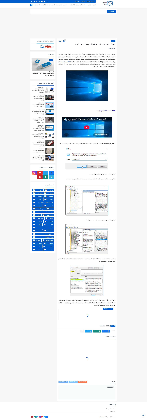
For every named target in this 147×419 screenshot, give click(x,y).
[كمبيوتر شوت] (107, 3)
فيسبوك (37, 221)
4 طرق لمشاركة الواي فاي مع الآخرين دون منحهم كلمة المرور (38, 159)
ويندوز (89, 5)
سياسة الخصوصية (110, 408)
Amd (37, 224)
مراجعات (48, 243)
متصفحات (37, 230)
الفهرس (94, 5)
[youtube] (42, 1)
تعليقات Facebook (63, 381)
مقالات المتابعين (43, 237)
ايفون (50, 208)
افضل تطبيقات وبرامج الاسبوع (43, 202)
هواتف (48, 224)
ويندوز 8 (38, 243)
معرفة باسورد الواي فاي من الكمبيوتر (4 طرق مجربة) (38, 105)
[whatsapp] (37, 1)
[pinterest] (31, 1)
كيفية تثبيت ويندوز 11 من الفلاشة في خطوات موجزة (43, 74)
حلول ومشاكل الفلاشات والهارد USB (43, 212)
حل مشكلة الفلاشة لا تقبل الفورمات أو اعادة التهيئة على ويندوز (38, 144)
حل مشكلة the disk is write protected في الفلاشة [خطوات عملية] (38, 121)
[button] (106, 331)
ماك (37, 246)
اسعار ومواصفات (43, 234)
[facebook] (47, 1)
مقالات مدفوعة (48, 240)
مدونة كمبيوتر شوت (67, 61)
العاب (37, 215)
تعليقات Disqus (73, 381)
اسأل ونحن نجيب (90, 1)
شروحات (82, 5)
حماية (57, 5)
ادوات (49, 221)
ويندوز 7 (38, 249)
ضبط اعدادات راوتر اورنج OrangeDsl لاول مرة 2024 (38, 151)
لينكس (48, 246)
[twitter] (44, 1)
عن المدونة (77, 1)
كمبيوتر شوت (102, 416)
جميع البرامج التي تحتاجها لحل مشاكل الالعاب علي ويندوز (38, 98)
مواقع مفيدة (38, 218)
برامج (61, 5)
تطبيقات (72, 5)
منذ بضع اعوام (50, 71)
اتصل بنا (83, 1)
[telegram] (34, 1)
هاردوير (65, 5)
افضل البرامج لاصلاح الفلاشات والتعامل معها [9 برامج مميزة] (38, 90)
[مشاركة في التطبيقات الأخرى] (82, 331)
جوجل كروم (48, 215)
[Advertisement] (73, 26)
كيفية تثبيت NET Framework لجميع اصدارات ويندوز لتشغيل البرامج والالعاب (38, 128)
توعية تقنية (48, 230)
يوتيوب (49, 249)
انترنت (53, 5)
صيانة (49, 218)
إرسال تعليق (110, 387)
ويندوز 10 (102, 325)
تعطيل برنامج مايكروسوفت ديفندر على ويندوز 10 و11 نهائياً (38, 113)
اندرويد (77, 5)
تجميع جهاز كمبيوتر (46, 5)
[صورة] (49, 89)
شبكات (37, 199)
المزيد (38, 5)
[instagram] (39, 1)
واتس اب (37, 240)
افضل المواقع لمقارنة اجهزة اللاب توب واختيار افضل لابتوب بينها (38, 136)
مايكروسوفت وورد (43, 227)
